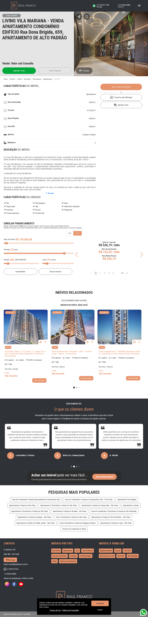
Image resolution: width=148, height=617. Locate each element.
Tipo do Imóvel (13, 94)
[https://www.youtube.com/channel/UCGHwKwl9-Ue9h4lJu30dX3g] (21, 586)
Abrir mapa (11, 560)
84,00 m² (92, 102)
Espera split (10, 206)
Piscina (37, 210)
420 (122, 273)
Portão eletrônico (12, 213)
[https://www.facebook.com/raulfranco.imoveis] (14, 586)
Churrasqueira (40, 203)
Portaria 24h (39, 213)
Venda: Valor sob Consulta (17, 63)
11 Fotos (85, 71)
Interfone (9, 210)
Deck (66, 203)
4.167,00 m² (91, 110)
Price (77, 233)
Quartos (11, 134)
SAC (69, 233)
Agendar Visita (19, 71)
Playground (68, 210)
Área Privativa (13, 118)
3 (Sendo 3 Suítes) (89, 135)
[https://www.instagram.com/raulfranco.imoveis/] (7, 586)
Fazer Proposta (55, 71)
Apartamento (91, 94)
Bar (7, 203)
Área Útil (11, 126)
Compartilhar (20, 271)
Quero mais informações (121, 87)
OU (121, 92)
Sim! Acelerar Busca (104, 477)
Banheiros (12, 142)
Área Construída (14, 102)
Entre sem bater (39, 380)
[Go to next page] (127, 273)
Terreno (11, 110)
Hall (36, 206)
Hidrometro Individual (71, 206)
